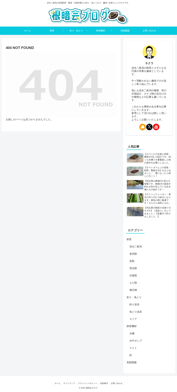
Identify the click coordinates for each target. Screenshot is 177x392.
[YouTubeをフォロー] (156, 127)
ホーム (57, 383)
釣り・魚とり (134, 297)
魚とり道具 (135, 311)
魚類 (131, 261)
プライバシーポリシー (87, 383)
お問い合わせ (116, 383)
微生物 (133, 290)
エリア (133, 319)
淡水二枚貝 (135, 246)
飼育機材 (132, 326)
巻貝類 (133, 253)
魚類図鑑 (132, 362)
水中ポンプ (135, 340)
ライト (133, 348)
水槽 (131, 333)
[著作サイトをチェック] (142, 127)
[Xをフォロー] (149, 127)
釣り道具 (134, 304)
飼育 (129, 239)
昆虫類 (133, 268)
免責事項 (104, 383)
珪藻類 (133, 275)
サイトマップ (69, 383)
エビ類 (133, 282)
